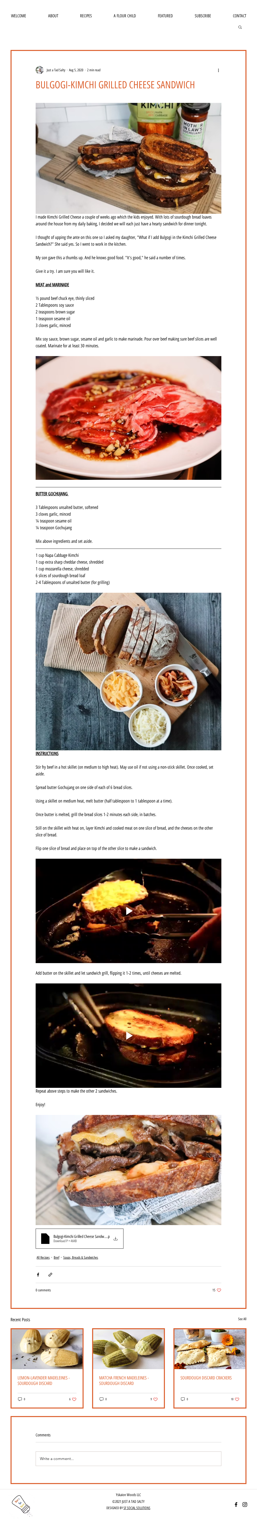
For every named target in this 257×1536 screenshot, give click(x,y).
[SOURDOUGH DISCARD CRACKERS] (209, 1349)
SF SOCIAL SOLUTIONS (136, 1508)
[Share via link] (50, 1274)
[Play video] (128, 911)
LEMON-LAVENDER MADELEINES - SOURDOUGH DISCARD (44, 1380)
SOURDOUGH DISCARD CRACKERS (206, 1378)
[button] (240, 27)
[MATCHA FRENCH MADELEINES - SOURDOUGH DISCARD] (128, 1349)
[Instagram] (245, 1504)
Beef (56, 1257)
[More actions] (218, 70)
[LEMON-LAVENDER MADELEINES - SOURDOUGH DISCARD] (47, 1349)
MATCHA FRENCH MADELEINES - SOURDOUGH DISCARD (124, 1380)
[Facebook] (236, 1504)
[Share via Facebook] (38, 1274)
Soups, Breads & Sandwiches (80, 1257)
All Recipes (43, 1257)
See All (242, 1319)
